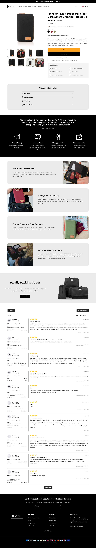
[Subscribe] (59, 507)
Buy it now (64, 54)
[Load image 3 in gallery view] (30, 53)
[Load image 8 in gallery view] (39, 62)
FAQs (29, 520)
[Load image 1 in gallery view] (11, 53)
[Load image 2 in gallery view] (21, 53)
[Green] (55, 32)
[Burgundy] (52, 32)
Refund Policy (52, 520)
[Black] (49, 32)
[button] (40, 6)
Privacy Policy (52, 517)
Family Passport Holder (34, 517)
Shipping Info (31, 523)
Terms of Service (53, 523)
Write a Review (84, 311)
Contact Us (31, 525)
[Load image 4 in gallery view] (39, 53)
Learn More (25, 296)
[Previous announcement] (7, 1)
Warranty (51, 525)
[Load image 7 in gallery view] (30, 62)
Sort (77, 315)
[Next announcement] (88, 1)
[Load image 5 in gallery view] (11, 62)
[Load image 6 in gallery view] (21, 62)
